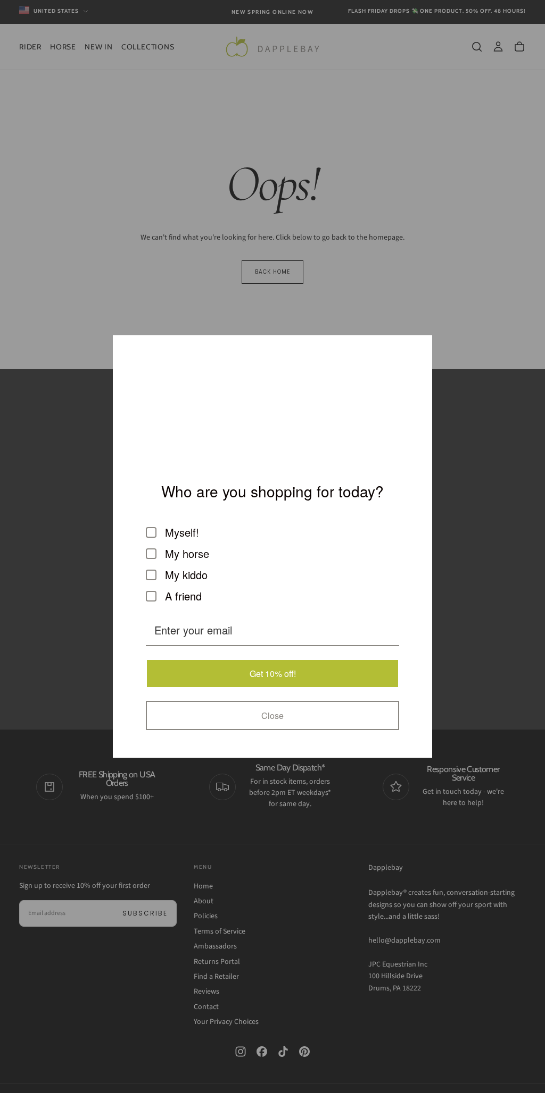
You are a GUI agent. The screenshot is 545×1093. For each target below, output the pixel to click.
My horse (187, 553)
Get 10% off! (273, 673)
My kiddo (186, 575)
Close (272, 715)
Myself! (182, 532)
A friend (183, 596)
